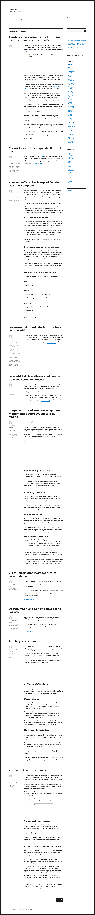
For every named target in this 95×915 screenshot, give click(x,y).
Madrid (16, 52)
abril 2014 (70, 117)
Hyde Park (16, 348)
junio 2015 (70, 100)
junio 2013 (70, 130)
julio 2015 (70, 99)
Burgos (69, 153)
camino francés (71, 155)
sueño (13, 590)
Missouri (18, 353)
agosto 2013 (70, 127)
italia (69, 169)
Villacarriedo (11, 394)
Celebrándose (70, 158)
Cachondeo (70, 154)
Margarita (14, 168)
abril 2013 (70, 133)
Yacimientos (70, 184)
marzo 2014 (70, 118)
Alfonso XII (18, 163)
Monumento (11, 170)
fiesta (69, 164)
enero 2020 (70, 67)
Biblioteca (14, 342)
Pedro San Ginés (12, 435)
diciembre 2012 (71, 138)
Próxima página (61, 901)
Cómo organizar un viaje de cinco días (75, 43)
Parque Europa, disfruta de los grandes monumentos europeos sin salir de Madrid (35, 413)
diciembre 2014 (71, 106)
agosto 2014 (70, 111)
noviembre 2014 (71, 107)
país (14, 356)
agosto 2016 (70, 86)
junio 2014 (70, 114)
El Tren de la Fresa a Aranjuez (28, 770)
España (69, 161)
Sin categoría (70, 181)
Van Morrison (15, 364)
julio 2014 (70, 113)
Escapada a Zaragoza (30, 17)
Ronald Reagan (12, 361)
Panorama (17, 356)
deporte (10, 393)
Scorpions (18, 361)
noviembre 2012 (71, 139)
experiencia (70, 162)
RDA (13, 360)
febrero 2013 (70, 135)
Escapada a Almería (18, 17)
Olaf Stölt (11, 356)
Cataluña (69, 157)
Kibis (10, 656)
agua (10, 163)
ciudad (13, 52)
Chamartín (14, 344)
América (10, 588)
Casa (19, 625)
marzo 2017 (70, 76)
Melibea (10, 628)
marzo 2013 (70, 134)
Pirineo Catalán (14, 656)
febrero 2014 (70, 119)
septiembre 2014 (71, 110)
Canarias (10, 430)
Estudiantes (11, 197)
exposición (16, 197)
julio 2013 (70, 129)
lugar (17, 167)
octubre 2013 (70, 125)
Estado (10, 346)
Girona (69, 166)
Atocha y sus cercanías (24, 641)
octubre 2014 (70, 109)
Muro (10, 354)
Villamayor (14, 629)
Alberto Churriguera (15, 624)
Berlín (10, 342)
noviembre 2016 (71, 82)
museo (12, 354)
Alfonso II (13, 163)
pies (18, 170)
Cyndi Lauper (15, 345)
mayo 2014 (70, 115)
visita (10, 201)
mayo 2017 (70, 74)
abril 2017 (70, 75)
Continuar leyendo (37, 163)
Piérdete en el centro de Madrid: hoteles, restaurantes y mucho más (34, 39)
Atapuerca (70, 151)
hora (10, 590)
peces (15, 170)
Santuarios (11, 50)
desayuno (16, 589)
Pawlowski (14, 357)
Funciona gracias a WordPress (26, 909)
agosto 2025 (70, 64)
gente (14, 166)
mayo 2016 (70, 90)
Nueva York (17, 354)
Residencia (11, 200)
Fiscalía (13, 346)
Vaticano (10, 365)
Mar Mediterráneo (71, 170)
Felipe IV (10, 166)
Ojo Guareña (70, 174)
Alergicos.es (69, 190)
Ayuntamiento (12, 164)
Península (70, 176)
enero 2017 (70, 79)
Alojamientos (16, 429)
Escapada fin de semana (71, 17)
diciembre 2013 (71, 122)
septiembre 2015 (71, 96)
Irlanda (69, 168)
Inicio (10, 17)
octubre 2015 (70, 95)
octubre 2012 (70, 141)
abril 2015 (70, 103)
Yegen (10, 657)
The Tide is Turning (13, 362)
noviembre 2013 (71, 123)
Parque (10, 357)
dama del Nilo (16, 391)
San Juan (70, 178)
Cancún (14, 653)
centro (10, 52)
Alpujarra (11, 653)
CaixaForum (11, 589)
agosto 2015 (70, 98)
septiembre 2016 (71, 84)
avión (14, 588)
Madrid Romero (12, 350)
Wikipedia (14, 366)
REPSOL (18, 437)
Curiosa (10, 345)
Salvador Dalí (16, 200)
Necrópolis (70, 172)
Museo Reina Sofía (12, 53)
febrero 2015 (70, 104)
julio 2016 (70, 87)
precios (69, 177)
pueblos (14, 437)
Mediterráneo (15, 393)
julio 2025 (70, 65)
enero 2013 (70, 137)
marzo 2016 (70, 92)
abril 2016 (70, 91)
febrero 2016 (70, 94)
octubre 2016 (70, 83)
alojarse (14, 782)
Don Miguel (11, 626)
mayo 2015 (70, 102)
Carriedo (10, 391)
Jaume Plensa (15, 431)
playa (10, 171)
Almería (10, 782)
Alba (10, 624)
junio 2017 (70, 72)
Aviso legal (16, 909)
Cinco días (13, 10)
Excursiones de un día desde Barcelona (76, 44)
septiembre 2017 (71, 71)
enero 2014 (70, 121)
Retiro (12, 171)
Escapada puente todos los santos (17, 19)
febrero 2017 (70, 78)
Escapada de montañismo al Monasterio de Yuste (50, 17)
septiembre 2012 (71, 142)
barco (16, 164)
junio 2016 (70, 88)
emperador (16, 626)
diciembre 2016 (71, 80)
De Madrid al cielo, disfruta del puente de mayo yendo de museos (34, 378)
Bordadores (15, 625)
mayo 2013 (70, 131)
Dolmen (69, 159)
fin (68, 165)
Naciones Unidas (14, 434)
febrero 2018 (70, 69)
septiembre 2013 (71, 126)
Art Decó (10, 625)
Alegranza (11, 429)
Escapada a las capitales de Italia (74, 46)
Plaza (14, 628)
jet (11, 590)
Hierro (10, 431)
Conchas (10, 654)
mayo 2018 (70, 68)
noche (69, 173)
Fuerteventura (16, 430)
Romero (16, 360)
